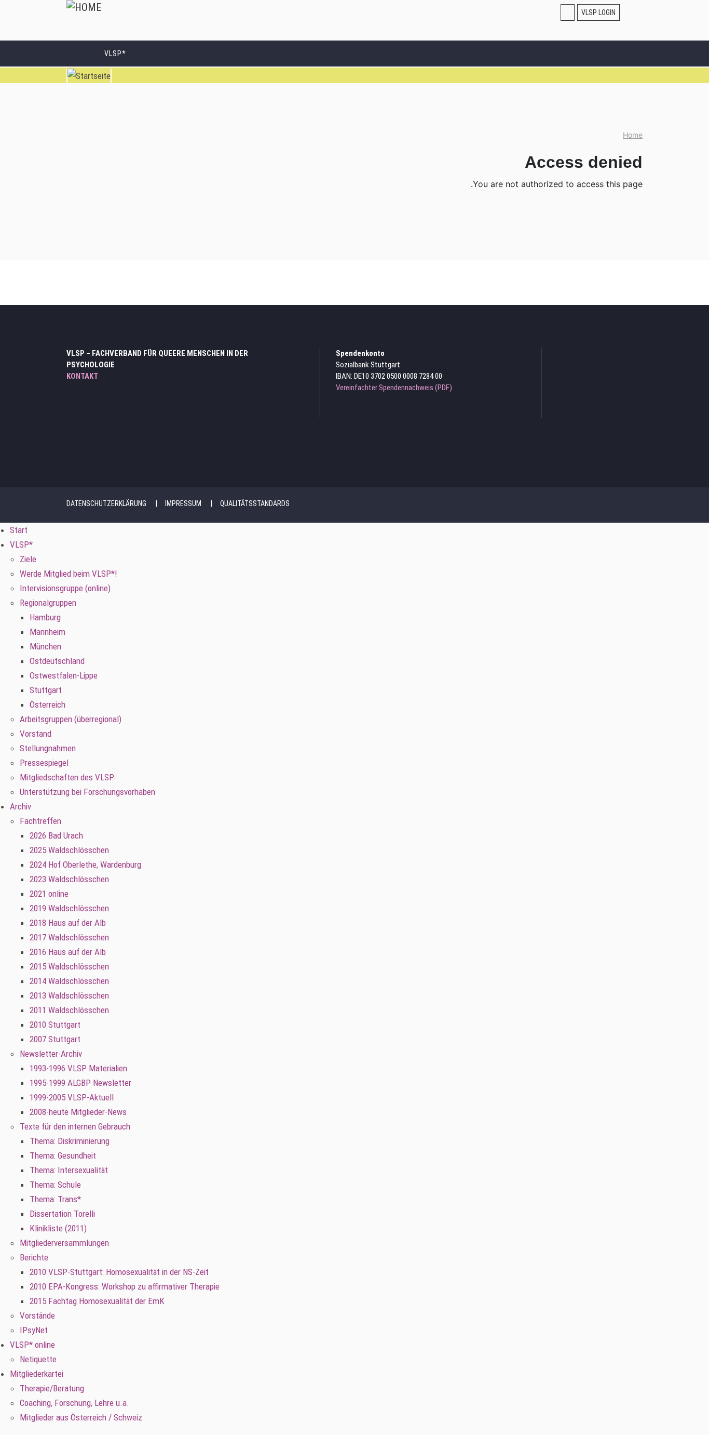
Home (633, 134)
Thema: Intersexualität (69, 1170)
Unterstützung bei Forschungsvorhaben (87, 792)
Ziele (28, 559)
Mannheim (47, 632)
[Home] (83, 7)
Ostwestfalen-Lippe (64, 675)
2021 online (49, 893)
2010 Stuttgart (55, 1024)
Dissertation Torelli (62, 1213)
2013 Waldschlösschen (69, 995)
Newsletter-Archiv (51, 1053)
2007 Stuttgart (55, 1039)
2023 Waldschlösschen (69, 879)
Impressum (183, 503)
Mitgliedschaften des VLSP (67, 777)
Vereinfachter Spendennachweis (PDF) (394, 387)
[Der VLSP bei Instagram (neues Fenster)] (608, 356)
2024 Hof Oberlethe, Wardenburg (85, 864)
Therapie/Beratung (52, 1388)
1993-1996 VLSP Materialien (78, 1068)
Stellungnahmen (48, 748)
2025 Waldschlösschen (69, 850)
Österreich (47, 704)
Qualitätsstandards (255, 503)
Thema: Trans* (55, 1199)
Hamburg (45, 617)
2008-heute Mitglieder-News (78, 1112)
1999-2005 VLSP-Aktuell (72, 1097)
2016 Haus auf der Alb (68, 952)
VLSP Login (598, 12)
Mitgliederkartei (36, 1373)
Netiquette (38, 1359)
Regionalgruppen (48, 602)
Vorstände (37, 1315)
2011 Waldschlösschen (69, 1010)
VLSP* (115, 53)
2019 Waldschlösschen (69, 908)
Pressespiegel (44, 763)
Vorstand (35, 733)
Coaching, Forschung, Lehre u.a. (74, 1403)
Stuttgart (46, 690)
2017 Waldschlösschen (69, 937)
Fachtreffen (40, 821)
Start (80, 53)
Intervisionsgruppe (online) (65, 588)
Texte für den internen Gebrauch (75, 1126)
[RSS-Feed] (636, 356)
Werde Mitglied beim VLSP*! (68, 573)
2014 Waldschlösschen (69, 981)
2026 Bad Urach (56, 835)
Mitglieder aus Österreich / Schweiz (81, 1417)
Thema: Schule (55, 1184)
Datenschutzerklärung (106, 503)
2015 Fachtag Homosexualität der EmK (97, 1301)
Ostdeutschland (57, 661)
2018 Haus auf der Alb (68, 923)
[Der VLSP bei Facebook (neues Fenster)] (622, 356)
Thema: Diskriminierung (70, 1141)
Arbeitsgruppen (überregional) (70, 719)
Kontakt (82, 376)
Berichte (34, 1257)
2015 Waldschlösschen (69, 966)
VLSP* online (32, 1344)
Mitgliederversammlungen (64, 1243)
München (45, 646)
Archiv (20, 806)
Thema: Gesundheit (63, 1155)
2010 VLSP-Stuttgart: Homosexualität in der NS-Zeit (119, 1272)
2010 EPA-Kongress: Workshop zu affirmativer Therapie (125, 1286)
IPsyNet (34, 1330)
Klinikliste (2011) (58, 1228)
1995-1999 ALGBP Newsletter (80, 1083)
